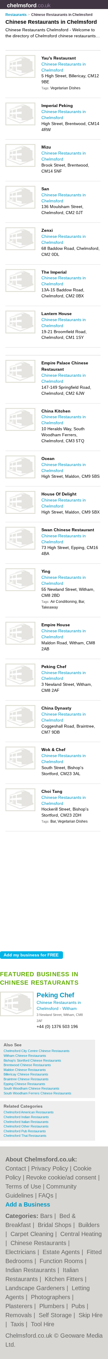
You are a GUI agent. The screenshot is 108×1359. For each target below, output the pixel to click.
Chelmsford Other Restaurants (26, 1126)
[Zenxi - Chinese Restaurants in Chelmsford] (20, 249)
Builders (89, 1225)
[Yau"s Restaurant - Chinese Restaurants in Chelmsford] (20, 77)
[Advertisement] (54, 890)
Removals (19, 1315)
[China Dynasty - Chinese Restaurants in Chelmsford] (20, 727)
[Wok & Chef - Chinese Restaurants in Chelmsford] (20, 768)
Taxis (18, 1324)
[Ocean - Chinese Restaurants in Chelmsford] (20, 477)
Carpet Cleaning (32, 1234)
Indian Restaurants (31, 1270)
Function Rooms (62, 1261)
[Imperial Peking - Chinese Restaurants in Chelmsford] (20, 124)
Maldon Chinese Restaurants (25, 1070)
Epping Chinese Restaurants (24, 1084)
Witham (69, 1008)
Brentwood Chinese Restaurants (27, 1065)
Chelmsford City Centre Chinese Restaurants (37, 1051)
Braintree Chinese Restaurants (26, 1079)
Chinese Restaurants (39, 1243)
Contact (15, 1168)
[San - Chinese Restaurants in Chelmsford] (20, 207)
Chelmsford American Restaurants (29, 1112)
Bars (47, 1216)
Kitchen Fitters (65, 1279)
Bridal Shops (55, 1225)
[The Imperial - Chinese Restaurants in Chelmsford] (20, 291)
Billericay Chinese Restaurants (26, 1074)
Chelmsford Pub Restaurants (25, 1131)
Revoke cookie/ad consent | (63, 1177)
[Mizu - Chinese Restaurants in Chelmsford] (20, 166)
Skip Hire (91, 1315)
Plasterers (19, 1306)
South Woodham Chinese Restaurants (31, 1088)
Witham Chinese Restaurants (25, 1055)
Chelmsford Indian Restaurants (26, 1117)
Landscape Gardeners (36, 1288)
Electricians (21, 1252)
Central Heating (81, 1234)
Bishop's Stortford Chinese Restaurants (32, 1060)
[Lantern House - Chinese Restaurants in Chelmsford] (20, 332)
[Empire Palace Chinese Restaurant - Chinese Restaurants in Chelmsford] (20, 381)
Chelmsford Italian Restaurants (26, 1122)
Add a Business (27, 1204)
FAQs (45, 1195)
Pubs (79, 1306)
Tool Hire (42, 1324)
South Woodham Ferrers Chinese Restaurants (37, 1093)
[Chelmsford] (50, 9)
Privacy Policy (49, 1168)
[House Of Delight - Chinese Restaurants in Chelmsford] (20, 513)
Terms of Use (23, 1186)
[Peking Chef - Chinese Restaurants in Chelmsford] (17, 1015)
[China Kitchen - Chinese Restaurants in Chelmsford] (20, 430)
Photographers (51, 1297)
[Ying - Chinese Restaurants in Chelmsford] (20, 590)
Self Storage (56, 1315)
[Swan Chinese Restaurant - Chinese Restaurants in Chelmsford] (20, 548)
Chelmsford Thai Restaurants (25, 1135)
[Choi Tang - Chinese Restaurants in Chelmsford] (20, 810)
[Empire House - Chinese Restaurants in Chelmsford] (20, 643)
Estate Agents (62, 1252)
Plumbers (52, 1306)
